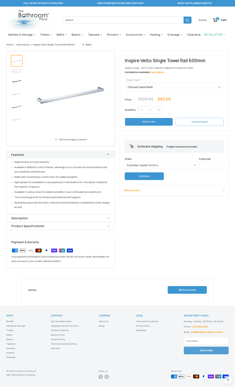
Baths (9, 334)
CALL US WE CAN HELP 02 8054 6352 (43, 3)
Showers (10, 348)
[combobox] (123, 20)
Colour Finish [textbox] (133, 79)
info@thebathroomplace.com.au (207, 332)
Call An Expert (200, 121)
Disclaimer (141, 330)
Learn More (157, 72)
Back (88, 44)
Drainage (11, 357)
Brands (203, 20)
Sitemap (31, 374)
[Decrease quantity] (141, 109)
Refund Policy (132, 190)
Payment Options (60, 330)
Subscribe (206, 350)
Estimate (144, 176)
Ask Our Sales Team (61, 321)
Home (9, 44)
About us (103, 321)
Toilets (10, 330)
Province (161, 158)
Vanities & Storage (15, 325)
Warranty (55, 348)
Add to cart (149, 121)
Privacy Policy (143, 325)
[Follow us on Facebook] (100, 377)
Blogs (102, 325)
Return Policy (58, 334)
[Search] (188, 20)
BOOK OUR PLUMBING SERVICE (195, 3)
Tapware (10, 343)
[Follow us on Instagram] (106, 377)
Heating (10, 352)
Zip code (211, 158)
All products (23, 44)
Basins (9, 339)
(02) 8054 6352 (200, 326)
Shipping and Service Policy (65, 325)
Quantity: (130, 109)
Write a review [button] (187, 290)
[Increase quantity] (158, 109)
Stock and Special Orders (64, 343)
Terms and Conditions (147, 321)
